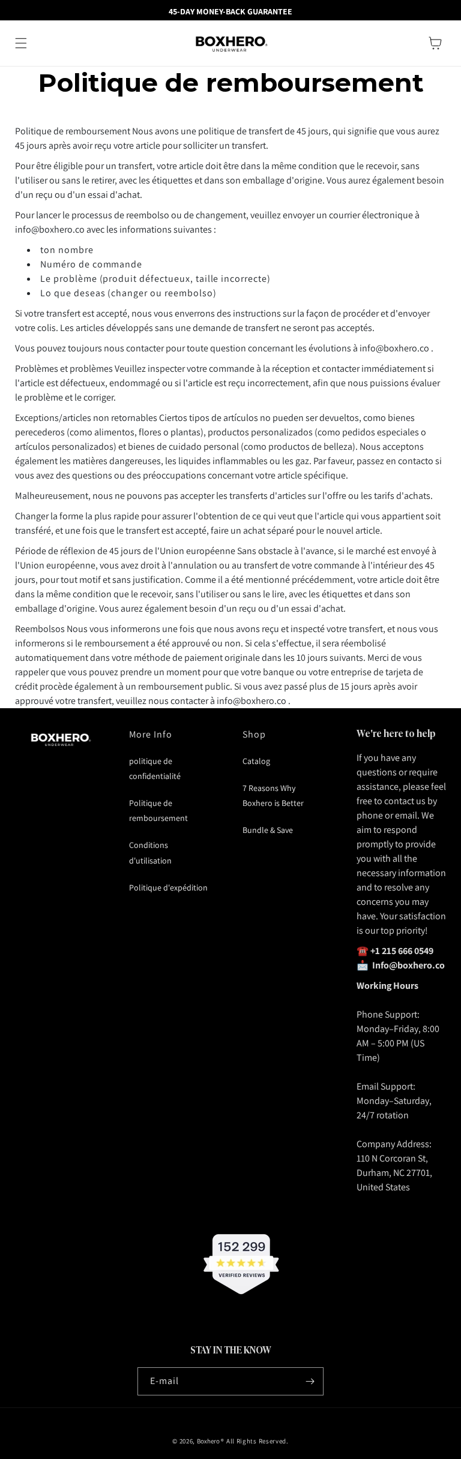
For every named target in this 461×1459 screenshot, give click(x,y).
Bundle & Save (268, 830)
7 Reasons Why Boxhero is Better (273, 795)
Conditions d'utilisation (150, 852)
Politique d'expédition (168, 887)
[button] (21, 43)
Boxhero (208, 1441)
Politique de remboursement (158, 810)
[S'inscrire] (310, 1381)
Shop (254, 734)
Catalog (256, 761)
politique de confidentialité (155, 768)
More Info (151, 734)
